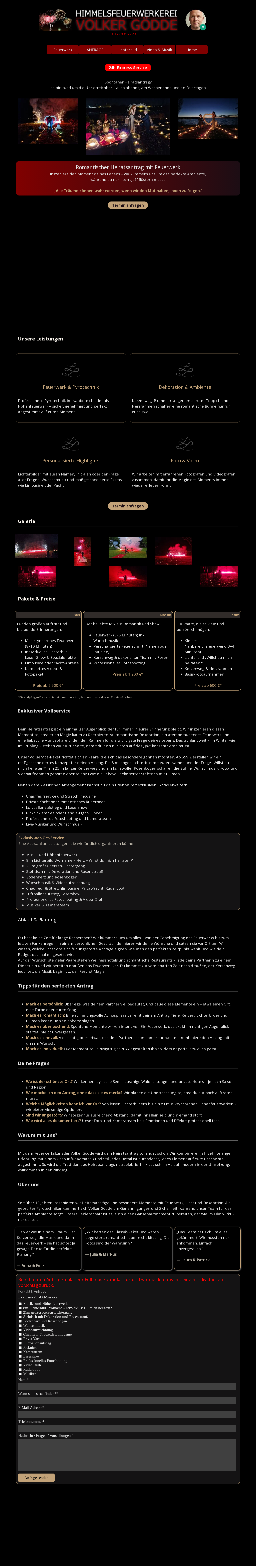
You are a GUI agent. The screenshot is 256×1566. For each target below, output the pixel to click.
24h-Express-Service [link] (128, 67)
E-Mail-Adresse (31, 1407)
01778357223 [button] (124, 33)
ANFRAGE (95, 49)
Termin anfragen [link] (128, 205)
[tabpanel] (127, 34)
